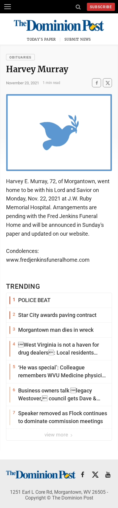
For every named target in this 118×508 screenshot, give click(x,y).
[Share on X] (107, 83)
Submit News (77, 39)
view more (56, 435)
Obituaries (20, 57)
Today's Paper (41, 39)
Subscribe (101, 7)
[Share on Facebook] (96, 83)
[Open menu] (7, 6)
